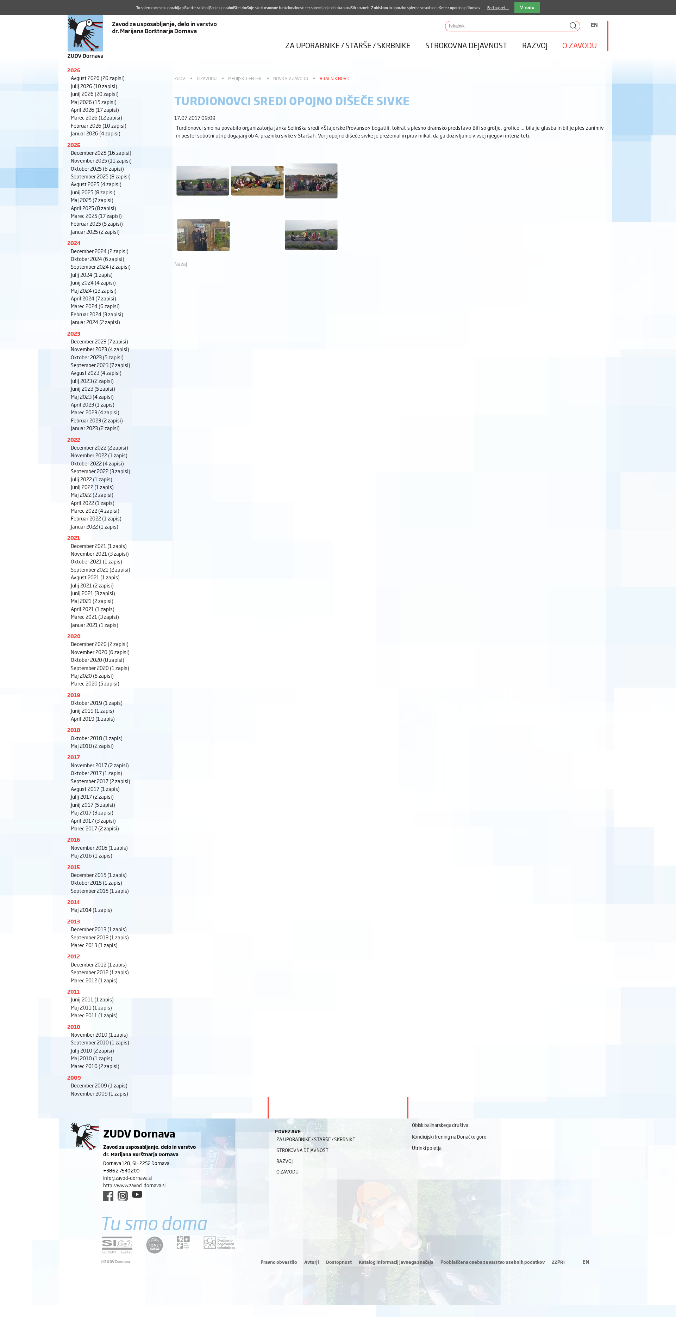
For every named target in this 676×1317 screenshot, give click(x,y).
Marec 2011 (94, 1015)
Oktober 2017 (96, 772)
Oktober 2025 (97, 168)
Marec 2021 (95, 616)
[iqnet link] (154, 1245)
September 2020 (100, 667)
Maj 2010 (91, 1058)
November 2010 (99, 1034)
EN (594, 24)
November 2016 (99, 847)
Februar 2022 (96, 518)
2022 (73, 439)
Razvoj (534, 45)
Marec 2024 (95, 306)
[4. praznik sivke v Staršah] (202, 198)
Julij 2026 (94, 86)
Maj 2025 (92, 199)
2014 (73, 902)
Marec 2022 (95, 510)
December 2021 (99, 545)
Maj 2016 (91, 855)
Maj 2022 (92, 494)
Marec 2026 (96, 117)
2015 (73, 867)
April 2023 (92, 404)
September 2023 (100, 364)
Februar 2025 (97, 223)
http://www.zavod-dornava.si (134, 1185)
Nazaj (180, 263)
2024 (74, 242)
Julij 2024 (92, 274)
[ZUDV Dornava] (169, 29)
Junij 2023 (93, 388)
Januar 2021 (94, 624)
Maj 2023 (92, 396)
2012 (73, 956)
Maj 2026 (94, 101)
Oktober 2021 (96, 561)
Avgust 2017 (95, 788)
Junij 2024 (93, 282)
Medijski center (245, 78)
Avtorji (311, 1262)
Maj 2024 (94, 290)
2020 (74, 636)
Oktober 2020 (97, 659)
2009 (74, 1077)
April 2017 (93, 820)
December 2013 (99, 929)
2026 (74, 70)
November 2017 (100, 765)
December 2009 (99, 1085)
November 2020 (100, 652)
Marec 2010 (95, 1065)
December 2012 (99, 964)
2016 (73, 839)
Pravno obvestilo (279, 1262)
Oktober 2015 (96, 882)
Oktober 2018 (97, 738)
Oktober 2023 (97, 357)
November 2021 (100, 553)
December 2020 (100, 643)
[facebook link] (108, 1196)
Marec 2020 (95, 683)
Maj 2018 (92, 745)
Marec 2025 (96, 215)
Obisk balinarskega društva (440, 1124)
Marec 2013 (94, 945)
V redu (527, 7)
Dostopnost (339, 1262)
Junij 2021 (93, 593)
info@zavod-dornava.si (127, 1177)
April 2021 (92, 608)
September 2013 (100, 937)
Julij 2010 (92, 1050)
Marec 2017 (95, 828)
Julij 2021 (92, 585)
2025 (73, 144)
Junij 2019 (92, 710)
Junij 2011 (92, 999)
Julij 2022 (91, 479)
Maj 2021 (92, 600)
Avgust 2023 (96, 372)
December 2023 (99, 341)
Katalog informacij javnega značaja (396, 1262)
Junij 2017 (93, 804)
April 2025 (93, 208)
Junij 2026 (95, 93)
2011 (73, 991)
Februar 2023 (97, 420)
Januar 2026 (95, 133)
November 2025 (101, 160)
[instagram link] (123, 1196)
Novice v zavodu (290, 78)
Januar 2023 (95, 428)
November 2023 (100, 349)
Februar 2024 (97, 314)
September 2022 (100, 471)
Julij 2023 (92, 380)
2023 (73, 333)
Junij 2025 (93, 192)
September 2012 (100, 972)
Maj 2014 (91, 909)
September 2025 (101, 176)
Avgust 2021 (95, 577)
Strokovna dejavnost (466, 45)
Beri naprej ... (498, 7)
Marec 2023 (95, 412)
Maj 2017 (92, 812)
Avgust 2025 (96, 184)
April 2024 (93, 298)
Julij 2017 (92, 796)
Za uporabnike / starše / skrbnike (348, 45)
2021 (73, 537)
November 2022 (99, 455)
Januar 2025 (95, 231)
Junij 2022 (92, 486)
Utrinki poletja (427, 1147)
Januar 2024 (95, 321)
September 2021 (100, 569)
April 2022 (92, 502)
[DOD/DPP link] (183, 1242)
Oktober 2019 (97, 702)
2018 (73, 729)
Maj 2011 (91, 1007)
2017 (73, 757)
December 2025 (101, 152)
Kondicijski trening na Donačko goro (449, 1136)
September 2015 (100, 890)
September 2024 (101, 266)
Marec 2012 (94, 980)
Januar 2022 (94, 526)
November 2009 (99, 1093)
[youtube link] (137, 1194)
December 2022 (99, 447)
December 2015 (99, 874)
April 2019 (93, 718)
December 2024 (100, 251)
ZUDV (179, 78)
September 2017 (100, 781)
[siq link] (117, 1245)
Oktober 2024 (97, 258)
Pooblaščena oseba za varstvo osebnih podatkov (492, 1262)
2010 (73, 1026)
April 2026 (95, 109)
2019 (73, 695)
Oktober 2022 (97, 463)
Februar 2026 (98, 125)
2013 (73, 921)
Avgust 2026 (98, 77)
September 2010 (100, 1042)
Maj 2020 (92, 675)
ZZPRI (558, 1262)
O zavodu (579, 45)
